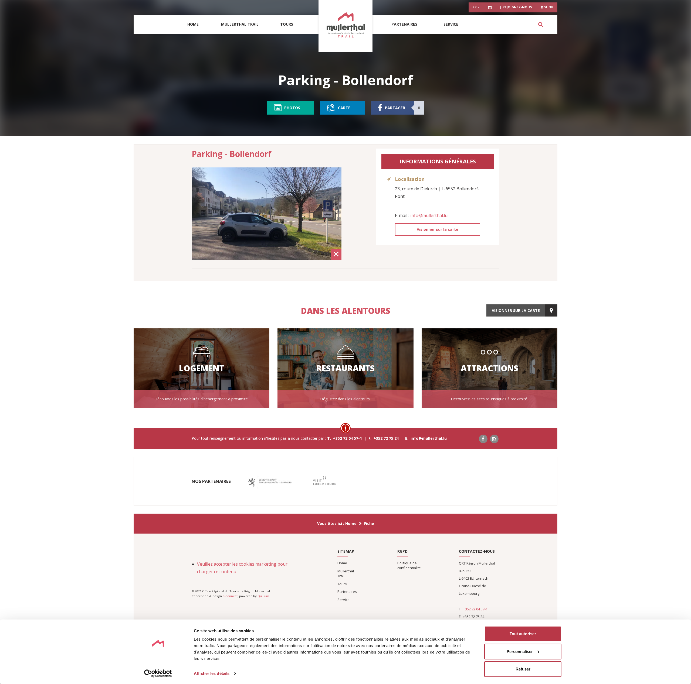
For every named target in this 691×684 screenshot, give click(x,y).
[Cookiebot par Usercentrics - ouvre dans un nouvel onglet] (158, 673)
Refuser (523, 669)
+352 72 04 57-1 (475, 609)
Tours (286, 24)
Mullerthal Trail (240, 24)
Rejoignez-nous (517, 7)
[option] (266, 213)
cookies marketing (257, 564)
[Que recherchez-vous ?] (540, 24)
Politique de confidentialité (409, 565)
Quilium (263, 596)
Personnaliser (520, 651)
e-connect (230, 596)
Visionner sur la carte (437, 229)
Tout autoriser (523, 633)
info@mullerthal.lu (429, 215)
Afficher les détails (211, 673)
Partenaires (404, 24)
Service (450, 24)
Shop (548, 7)
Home (193, 24)
